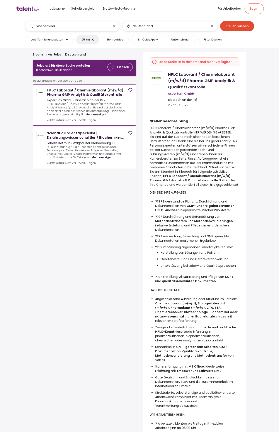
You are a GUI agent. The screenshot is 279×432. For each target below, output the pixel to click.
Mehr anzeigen (95, 114)
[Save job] (130, 90)
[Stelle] (69, 26)
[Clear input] (114, 26)
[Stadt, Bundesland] (166, 26)
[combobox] (72, 26)
